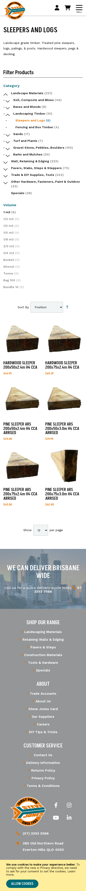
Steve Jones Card (43, 709)
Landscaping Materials (43, 632)
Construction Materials (43, 655)
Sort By (23, 307)
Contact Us (43, 755)
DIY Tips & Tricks (43, 732)
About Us (43, 701)
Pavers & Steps (43, 647)
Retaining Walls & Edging (43, 640)
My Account (57, 7)
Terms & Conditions (43, 786)
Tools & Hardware (43, 663)
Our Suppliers (43, 717)
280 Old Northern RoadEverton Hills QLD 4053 (43, 846)
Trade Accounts (43, 694)
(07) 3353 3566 (36, 833)
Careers (43, 724)
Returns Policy (43, 770)
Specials (43, 670)
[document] (43, 875)
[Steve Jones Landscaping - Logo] (15, 10)
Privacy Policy (43, 778)
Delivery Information (43, 763)
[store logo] (28, 811)
